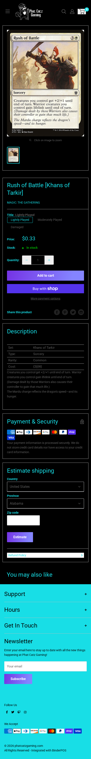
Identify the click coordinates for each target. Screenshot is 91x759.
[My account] (72, 11)
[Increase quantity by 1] (49, 260)
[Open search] (64, 11)
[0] (82, 11)
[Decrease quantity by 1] (26, 260)
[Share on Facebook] (57, 312)
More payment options (45, 298)
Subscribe (18, 679)
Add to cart (45, 276)
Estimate (20, 537)
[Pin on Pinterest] (65, 312)
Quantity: (13, 260)
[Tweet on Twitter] (73, 312)
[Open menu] (7, 11)
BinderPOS (59, 750)
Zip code (13, 512)
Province (13, 495)
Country (12, 478)
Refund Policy (17, 555)
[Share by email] (81, 312)
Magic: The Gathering (23, 202)
